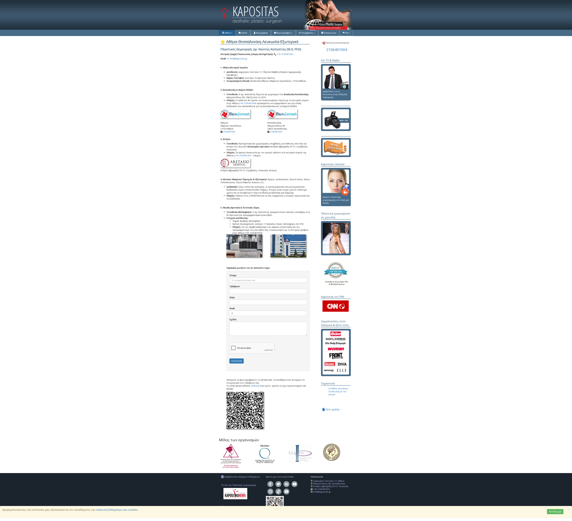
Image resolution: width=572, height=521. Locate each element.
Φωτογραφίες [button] (283, 32)
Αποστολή (236, 360)
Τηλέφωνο (234, 286)
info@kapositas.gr (238, 58)
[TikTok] (278, 491)
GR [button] (347, 32)
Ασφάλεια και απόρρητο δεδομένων (242, 476)
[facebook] (270, 484)
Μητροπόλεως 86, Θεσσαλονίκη (329, 483)
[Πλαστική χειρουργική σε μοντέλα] (336, 238)
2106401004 (229, 131)
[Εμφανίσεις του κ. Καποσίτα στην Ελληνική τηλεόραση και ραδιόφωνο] (336, 77)
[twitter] (278, 484)
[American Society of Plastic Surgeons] (269, 453)
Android (255, 385)
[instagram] (270, 491)
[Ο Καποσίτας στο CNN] (335, 305)
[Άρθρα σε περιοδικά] (336, 352)
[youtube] (294, 484)
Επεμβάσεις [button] (307, 32)
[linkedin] (286, 484)
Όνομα (232, 275)
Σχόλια (232, 319)
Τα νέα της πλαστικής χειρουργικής (238, 485)
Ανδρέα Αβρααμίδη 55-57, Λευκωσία (330, 486)
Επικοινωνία (329, 32)
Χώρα (232, 297)
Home (244, 32)
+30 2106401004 (285, 54)
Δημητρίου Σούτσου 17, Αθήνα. (329, 480)
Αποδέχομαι (555, 511)
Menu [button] (227, 32)
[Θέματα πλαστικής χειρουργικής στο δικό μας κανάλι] (336, 182)
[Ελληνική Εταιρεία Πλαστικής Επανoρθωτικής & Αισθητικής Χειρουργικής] (338, 452)
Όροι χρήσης (332, 409)
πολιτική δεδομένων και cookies (117, 509)
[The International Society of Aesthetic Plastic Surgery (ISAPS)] (303, 453)
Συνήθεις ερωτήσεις (338, 388)
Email (232, 308)
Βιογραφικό (262, 32)
